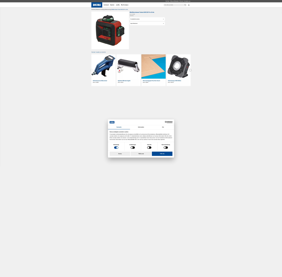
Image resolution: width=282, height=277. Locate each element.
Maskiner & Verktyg (100, 9)
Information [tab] (141, 127)
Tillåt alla (162, 153)
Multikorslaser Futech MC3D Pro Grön (119, 9)
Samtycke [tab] (119, 127)
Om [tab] (163, 127)
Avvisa (120, 153)
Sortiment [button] (106, 5)
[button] (147, 19)
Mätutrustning (108, 9)
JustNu (118, 5)
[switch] (133, 147)
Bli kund (181, 1)
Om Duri (167, 1)
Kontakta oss (187, 1)
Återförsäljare (124, 5)
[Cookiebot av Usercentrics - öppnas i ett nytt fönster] (166, 122)
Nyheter (112, 5)
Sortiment (93, 9)
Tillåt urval (141, 153)
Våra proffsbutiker (174, 1)
